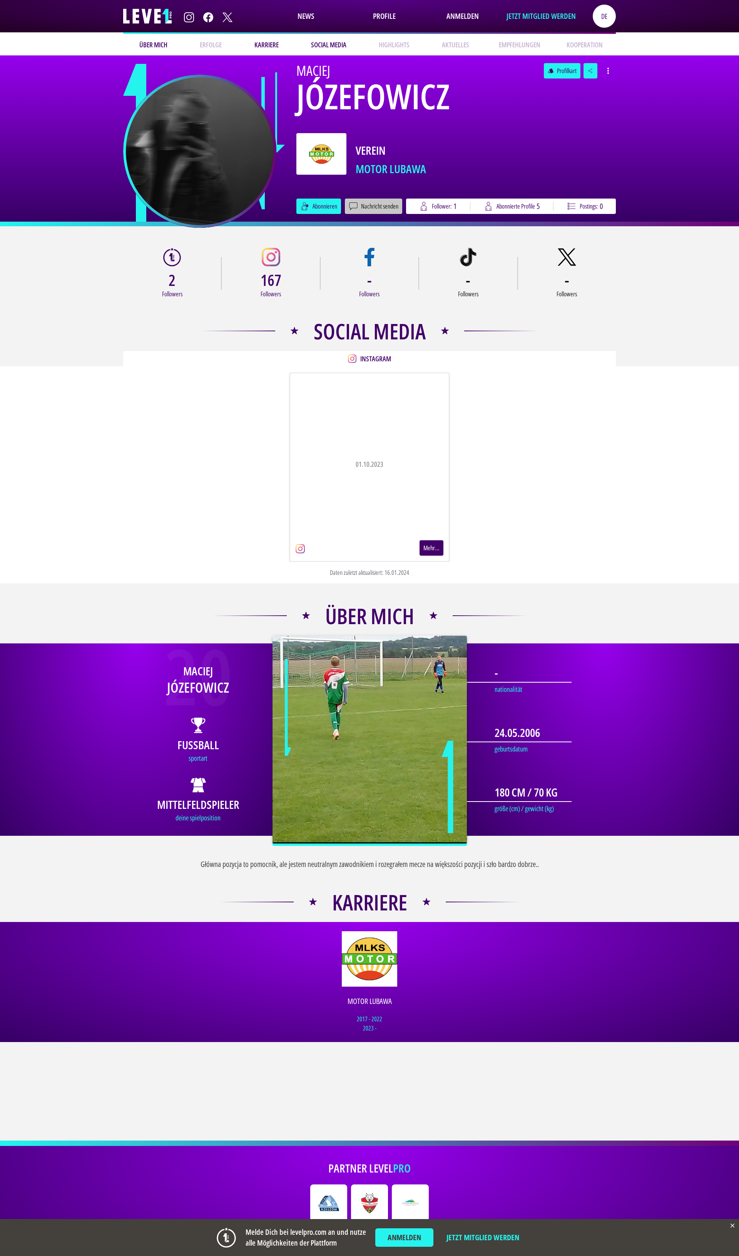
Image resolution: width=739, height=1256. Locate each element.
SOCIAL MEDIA (328, 44)
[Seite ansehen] (199, 151)
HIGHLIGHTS (394, 44)
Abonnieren (325, 206)
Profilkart (562, 71)
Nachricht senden (379, 206)
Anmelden (462, 16)
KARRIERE (266, 44)
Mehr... (431, 548)
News (306, 16)
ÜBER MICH (153, 44)
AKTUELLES (455, 44)
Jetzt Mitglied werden (541, 16)
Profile (384, 16)
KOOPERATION (585, 44)
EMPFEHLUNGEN (519, 44)
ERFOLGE (211, 44)
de (604, 16)
